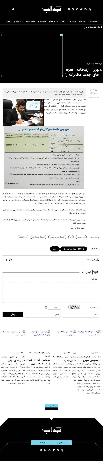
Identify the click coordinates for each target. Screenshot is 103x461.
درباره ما (43, 442)
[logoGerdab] (51, 430)
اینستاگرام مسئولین (38, 237)
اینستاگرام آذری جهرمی (57, 237)
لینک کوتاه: (95, 249)
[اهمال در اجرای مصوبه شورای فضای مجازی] (13, 339)
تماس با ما (59, 442)
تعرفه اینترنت (23, 237)
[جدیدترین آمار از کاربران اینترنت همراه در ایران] (38, 339)
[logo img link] (51, 9)
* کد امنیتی (94, 307)
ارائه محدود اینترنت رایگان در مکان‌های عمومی (89, 358)
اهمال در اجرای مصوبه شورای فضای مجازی (13, 358)
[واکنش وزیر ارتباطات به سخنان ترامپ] (64, 339)
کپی (55, 248)
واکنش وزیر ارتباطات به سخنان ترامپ (64, 358)
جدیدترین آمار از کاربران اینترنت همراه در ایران (38, 362)
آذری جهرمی (81, 237)
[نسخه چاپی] (89, 99)
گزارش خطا (91, 259)
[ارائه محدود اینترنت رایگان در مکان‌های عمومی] (89, 339)
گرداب (75, 99)
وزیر (71, 237)
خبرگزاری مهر (75, 228)
